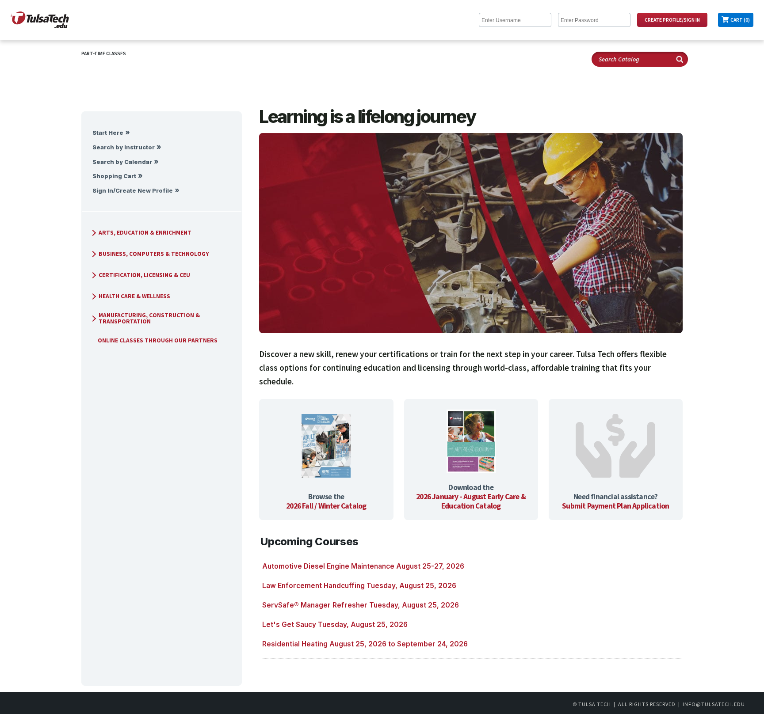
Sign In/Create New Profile (132, 190)
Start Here (107, 132)
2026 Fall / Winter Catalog (326, 506)
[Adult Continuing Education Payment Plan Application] (615, 447)
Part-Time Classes (103, 53)
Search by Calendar (122, 162)
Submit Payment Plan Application (615, 506)
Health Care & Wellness (134, 296)
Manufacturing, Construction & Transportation (149, 318)
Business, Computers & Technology (154, 254)
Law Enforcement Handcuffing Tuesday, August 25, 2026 (359, 585)
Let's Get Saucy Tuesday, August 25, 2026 (335, 624)
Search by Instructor (123, 147)
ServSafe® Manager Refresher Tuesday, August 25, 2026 (360, 605)
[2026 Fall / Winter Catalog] (326, 447)
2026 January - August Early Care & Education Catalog (471, 501)
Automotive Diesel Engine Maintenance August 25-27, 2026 (363, 566)
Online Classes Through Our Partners (158, 340)
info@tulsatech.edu (714, 704)
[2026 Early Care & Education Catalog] (471, 442)
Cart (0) (740, 20)
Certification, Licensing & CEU (144, 275)
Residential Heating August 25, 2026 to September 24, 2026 (365, 644)
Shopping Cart (114, 176)
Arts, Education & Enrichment (145, 232)
